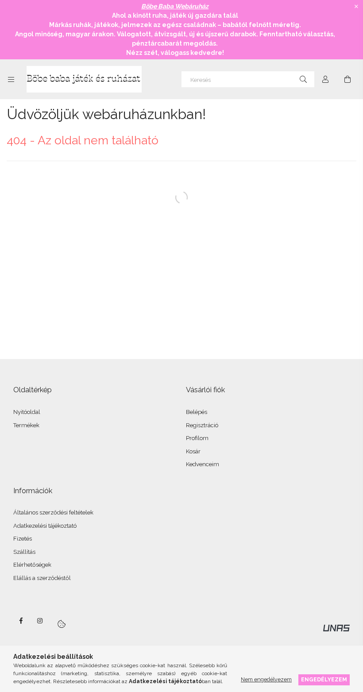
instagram (40, 620)
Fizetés (22, 538)
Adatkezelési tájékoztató (45, 525)
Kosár (193, 451)
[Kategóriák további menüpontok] (11, 79)
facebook (20, 620)
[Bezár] (356, 6)
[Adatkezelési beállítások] (61, 623)
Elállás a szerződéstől (42, 578)
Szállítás (24, 552)
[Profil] (325, 79)
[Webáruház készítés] (336, 627)
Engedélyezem (324, 679)
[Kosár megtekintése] (347, 79)
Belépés (196, 412)
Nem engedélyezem (266, 679)
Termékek (26, 425)
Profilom (197, 438)
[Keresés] (303, 79)
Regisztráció (202, 425)
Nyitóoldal (26, 412)
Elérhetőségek (32, 564)
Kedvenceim (202, 464)
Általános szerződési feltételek (53, 512)
